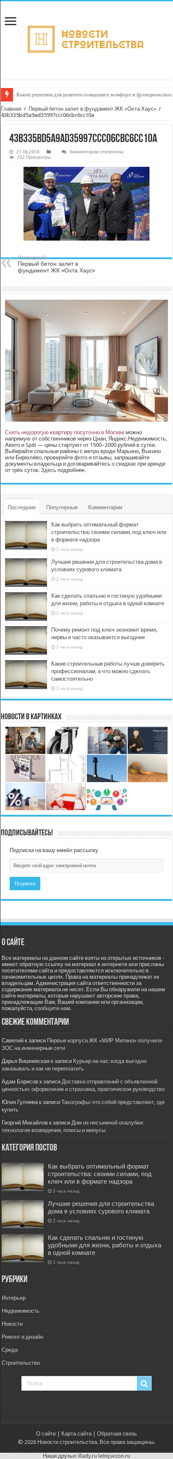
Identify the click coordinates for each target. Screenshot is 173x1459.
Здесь (48, 470)
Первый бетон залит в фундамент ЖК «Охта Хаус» (92, 109)
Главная (11, 109)
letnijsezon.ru (114, 1456)
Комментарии (105, 507)
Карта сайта (76, 1433)
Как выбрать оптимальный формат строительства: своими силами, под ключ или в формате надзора (108, 532)
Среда (10, 1350)
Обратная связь (117, 1433)
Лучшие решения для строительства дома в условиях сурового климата (101, 1207)
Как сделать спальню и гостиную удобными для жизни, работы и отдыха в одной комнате (104, 1245)
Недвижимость (20, 1311)
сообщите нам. (52, 1008)
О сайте (46, 1433)
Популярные (62, 507)
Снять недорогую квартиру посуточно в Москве (64, 432)
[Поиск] (144, 1383)
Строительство (21, 1363)
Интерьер (14, 1298)
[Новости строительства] (86, 40)
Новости (12, 1324)
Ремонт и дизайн (22, 1337)
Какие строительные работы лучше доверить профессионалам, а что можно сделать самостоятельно (108, 671)
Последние (22, 507)
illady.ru (87, 1456)
